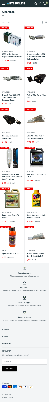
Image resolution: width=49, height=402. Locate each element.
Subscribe (9, 369)
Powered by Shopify (8, 397)
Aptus (4, 250)
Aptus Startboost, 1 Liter (10, 253)
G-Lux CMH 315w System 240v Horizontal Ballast (35, 255)
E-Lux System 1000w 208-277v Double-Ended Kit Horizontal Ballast (11, 97)
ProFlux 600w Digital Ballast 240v (36, 96)
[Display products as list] (46, 22)
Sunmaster (6, 171)
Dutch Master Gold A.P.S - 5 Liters (11, 216)
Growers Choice (7, 51)
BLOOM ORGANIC (32, 212)
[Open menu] (3, 4)
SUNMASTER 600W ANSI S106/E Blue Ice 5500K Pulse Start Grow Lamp (12, 176)
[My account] (40, 3)
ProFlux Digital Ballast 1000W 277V (10, 137)
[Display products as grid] (42, 22)
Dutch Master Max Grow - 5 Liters (36, 175)
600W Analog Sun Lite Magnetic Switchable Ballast (12, 55)
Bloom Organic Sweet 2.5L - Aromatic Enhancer (36, 216)
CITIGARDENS (31, 51)
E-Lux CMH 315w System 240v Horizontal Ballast (35, 137)
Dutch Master (31, 171)
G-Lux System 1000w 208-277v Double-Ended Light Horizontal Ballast (36, 56)
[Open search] (36, 3)
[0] (44, 3)
